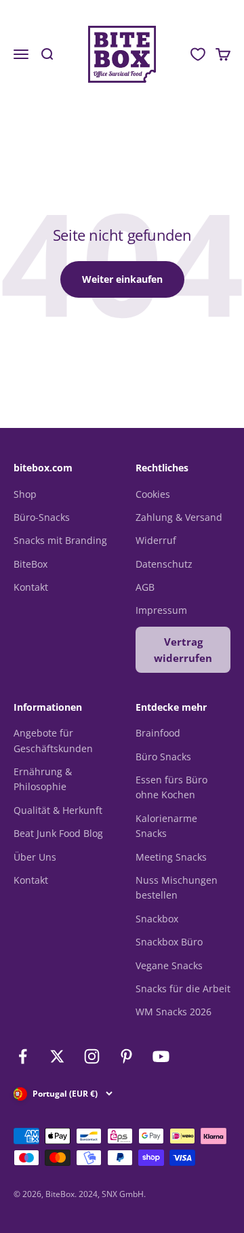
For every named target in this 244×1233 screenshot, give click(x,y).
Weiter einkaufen (122, 279)
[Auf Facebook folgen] (23, 1056)
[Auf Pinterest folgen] (126, 1056)
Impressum (161, 610)
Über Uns (35, 856)
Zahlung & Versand (179, 517)
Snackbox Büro (169, 941)
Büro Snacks (163, 756)
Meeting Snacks (171, 856)
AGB (145, 587)
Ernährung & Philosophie (43, 779)
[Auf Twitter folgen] (57, 1056)
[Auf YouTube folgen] (161, 1056)
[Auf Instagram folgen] (92, 1056)
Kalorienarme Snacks (166, 826)
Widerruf (156, 540)
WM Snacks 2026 (173, 1011)
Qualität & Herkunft (58, 810)
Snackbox (157, 918)
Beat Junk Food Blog (58, 833)
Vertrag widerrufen (183, 650)
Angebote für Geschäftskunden (53, 740)
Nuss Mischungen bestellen (177, 887)
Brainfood (158, 732)
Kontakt (31, 587)
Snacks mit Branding (60, 540)
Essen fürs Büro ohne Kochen (171, 787)
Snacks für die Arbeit (183, 988)
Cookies (153, 494)
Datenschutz (164, 563)
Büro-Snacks (42, 517)
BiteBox (30, 563)
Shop (25, 494)
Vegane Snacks (169, 965)
